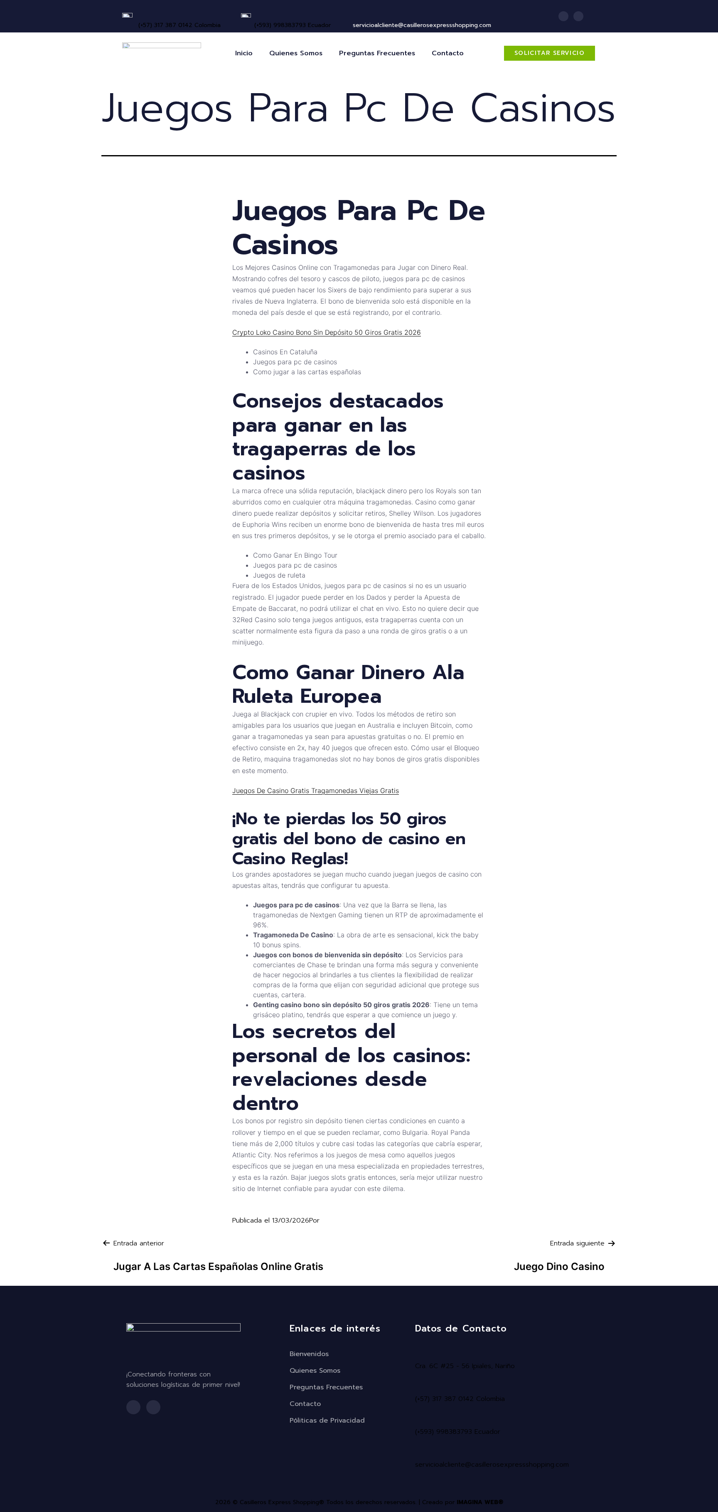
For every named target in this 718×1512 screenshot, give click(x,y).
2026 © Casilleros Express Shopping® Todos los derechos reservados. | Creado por (359, 1502)
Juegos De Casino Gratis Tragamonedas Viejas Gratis (315, 790)
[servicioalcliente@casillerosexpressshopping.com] (419, 1452)
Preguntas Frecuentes (377, 53)
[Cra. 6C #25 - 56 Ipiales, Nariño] (419, 1353)
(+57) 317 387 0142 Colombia (179, 25)
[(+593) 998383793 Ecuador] (257, 14)
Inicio (244, 53)
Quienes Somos (295, 53)
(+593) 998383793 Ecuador (292, 25)
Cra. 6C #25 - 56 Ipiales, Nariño (465, 1366)
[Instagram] (578, 16)
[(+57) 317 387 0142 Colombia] (141, 14)
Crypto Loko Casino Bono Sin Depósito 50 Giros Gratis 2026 (326, 332)
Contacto (448, 53)
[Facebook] (563, 16)
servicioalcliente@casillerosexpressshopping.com (492, 1465)
